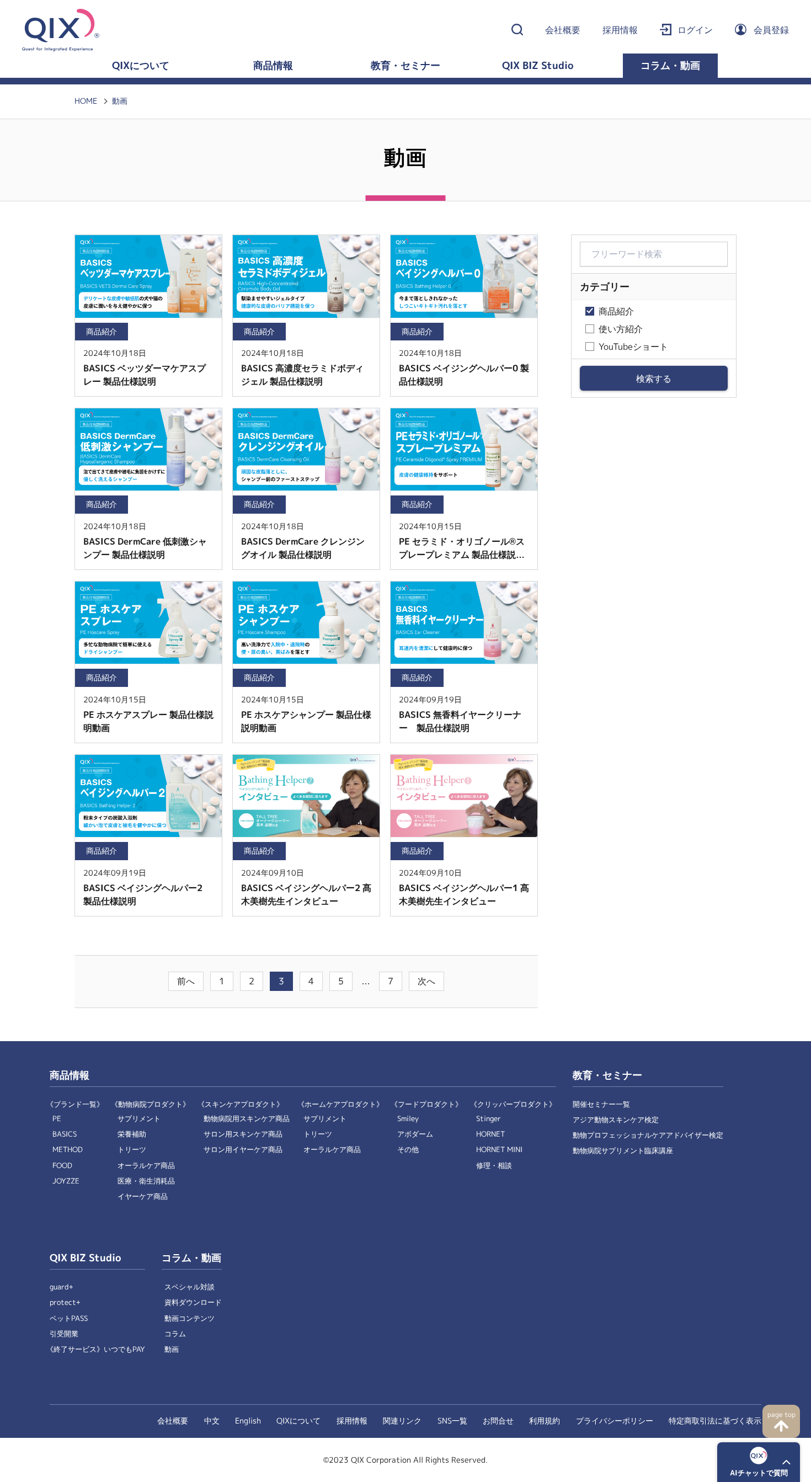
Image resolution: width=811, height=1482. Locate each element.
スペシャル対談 (189, 1287)
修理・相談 (494, 1165)
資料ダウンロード (193, 1302)
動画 (119, 101)
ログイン (695, 30)
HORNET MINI (499, 1149)
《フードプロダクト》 (426, 1104)
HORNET (490, 1134)
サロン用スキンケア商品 (243, 1134)
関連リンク (402, 1420)
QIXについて (140, 65)
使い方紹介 (621, 329)
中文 (212, 1420)
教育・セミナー (405, 65)
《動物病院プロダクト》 (150, 1104)
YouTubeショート (633, 346)
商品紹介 (616, 311)
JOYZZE (65, 1181)
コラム (175, 1334)
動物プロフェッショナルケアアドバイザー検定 (648, 1135)
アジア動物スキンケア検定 (616, 1120)
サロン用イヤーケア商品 (243, 1149)
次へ (426, 981)
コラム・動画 (670, 65)
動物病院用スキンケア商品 (247, 1119)
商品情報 (273, 65)
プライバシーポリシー (614, 1420)
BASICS (64, 1134)
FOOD (62, 1165)
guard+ (61, 1287)
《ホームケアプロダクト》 (340, 1104)
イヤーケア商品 (143, 1196)
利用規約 (544, 1420)
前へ (186, 981)
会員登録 (771, 30)
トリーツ (132, 1149)
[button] (758, 1462)
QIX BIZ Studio (538, 65)
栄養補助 (132, 1134)
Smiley (408, 1119)
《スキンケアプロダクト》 (241, 1104)
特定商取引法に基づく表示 (715, 1420)
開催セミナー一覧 (601, 1104)
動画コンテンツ (189, 1318)
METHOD (67, 1149)
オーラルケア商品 (146, 1165)
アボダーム (415, 1134)
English (248, 1420)
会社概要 (562, 30)
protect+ (65, 1302)
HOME (85, 101)
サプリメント (139, 1119)
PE (56, 1119)
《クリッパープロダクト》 (513, 1104)
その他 (408, 1149)
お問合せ (498, 1420)
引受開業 (64, 1334)
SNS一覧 (452, 1420)
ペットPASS (69, 1318)
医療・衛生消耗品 (146, 1181)
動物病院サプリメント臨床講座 (623, 1151)
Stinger (488, 1119)
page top (781, 1415)
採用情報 (620, 30)
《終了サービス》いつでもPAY (95, 1349)
